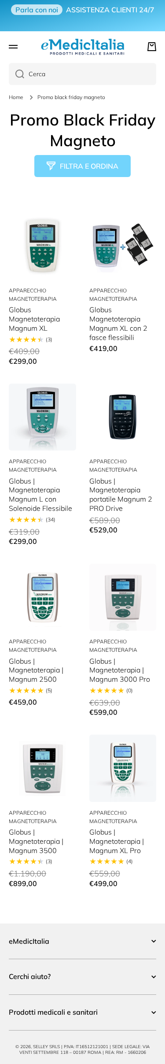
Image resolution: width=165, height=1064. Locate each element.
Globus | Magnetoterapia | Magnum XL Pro (116, 841)
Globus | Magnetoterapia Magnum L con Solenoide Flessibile (40, 495)
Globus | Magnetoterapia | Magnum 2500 (36, 670)
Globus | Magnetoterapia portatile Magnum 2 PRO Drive (120, 495)
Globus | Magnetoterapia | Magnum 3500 (36, 841)
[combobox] (82, 74)
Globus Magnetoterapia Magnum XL (34, 318)
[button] (151, 46)
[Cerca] (16, 74)
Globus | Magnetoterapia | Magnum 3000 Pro (119, 670)
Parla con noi (36, 9)
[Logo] (83, 46)
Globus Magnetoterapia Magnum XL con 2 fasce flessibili (118, 323)
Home (16, 97)
